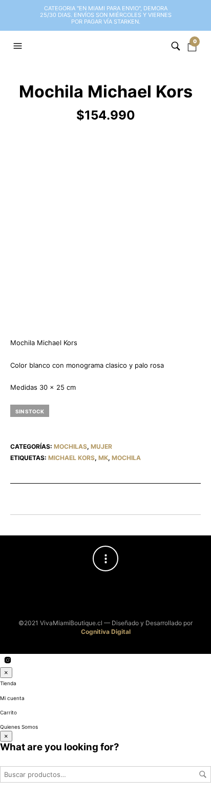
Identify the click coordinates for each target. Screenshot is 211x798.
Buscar (203, 774)
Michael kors (71, 458)
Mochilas (70, 446)
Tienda (8, 683)
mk (103, 458)
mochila (126, 458)
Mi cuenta (12, 698)
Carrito (8, 712)
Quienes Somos (19, 727)
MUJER (101, 446)
